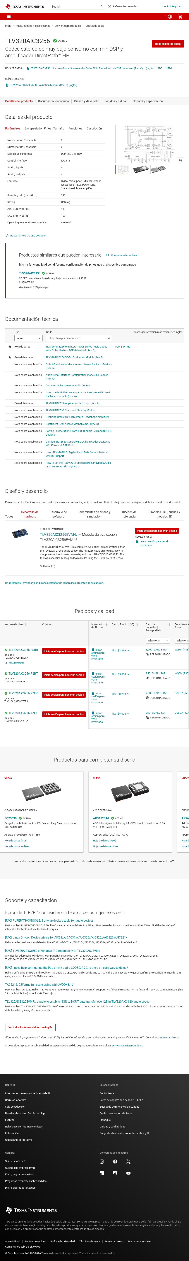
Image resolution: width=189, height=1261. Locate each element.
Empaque (105, 1119)
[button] (9, 16)
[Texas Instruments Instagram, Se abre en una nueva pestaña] (102, 1162)
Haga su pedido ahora (168, 43)
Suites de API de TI (15, 1161)
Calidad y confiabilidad (113, 1126)
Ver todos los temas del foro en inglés (30, 1027)
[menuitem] (170, 16)
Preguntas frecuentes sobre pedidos (26, 1181)
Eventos (9, 1119)
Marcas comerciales (139, 1241)
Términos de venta (89, 1241)
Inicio (8, 25)
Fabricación (12, 1133)
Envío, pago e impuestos (19, 1174)
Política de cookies (35, 1241)
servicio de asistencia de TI (127, 1045)
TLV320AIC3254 (29, 273)
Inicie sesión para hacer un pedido (157, 530)
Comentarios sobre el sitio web (22, 1246)
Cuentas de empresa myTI (20, 1167)
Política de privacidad (62, 1241)
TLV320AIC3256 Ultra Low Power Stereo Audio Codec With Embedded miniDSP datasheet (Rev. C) (87, 68)
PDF (159, 68)
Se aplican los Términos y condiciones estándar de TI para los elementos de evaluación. (54, 582)
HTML (169, 68)
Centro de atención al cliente (116, 1113)
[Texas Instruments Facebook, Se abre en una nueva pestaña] (115, 1162)
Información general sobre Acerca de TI (27, 1093)
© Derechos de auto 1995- (23, 1253)
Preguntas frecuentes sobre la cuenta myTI (124, 1133)
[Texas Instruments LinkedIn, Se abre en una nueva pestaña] (102, 1174)
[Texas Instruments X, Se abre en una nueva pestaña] (128, 1162)
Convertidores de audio (68, 25)
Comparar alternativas (124, 255)
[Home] (24, 6)
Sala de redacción (15, 1106)
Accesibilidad (12, 1241)
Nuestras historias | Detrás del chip (25, 1113)
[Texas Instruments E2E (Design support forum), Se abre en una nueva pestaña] (115, 1174)
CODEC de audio (94, 25)
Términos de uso (114, 1241)
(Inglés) (150, 68)
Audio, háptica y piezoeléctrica (33, 25)
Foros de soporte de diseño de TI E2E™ (121, 1100)
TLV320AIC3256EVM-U (58, 534)
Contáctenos (107, 1093)
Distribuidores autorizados (20, 1187)
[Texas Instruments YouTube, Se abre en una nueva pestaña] (128, 1174)
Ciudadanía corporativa (18, 1139)
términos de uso (169, 1037)
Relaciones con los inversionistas (24, 1126)
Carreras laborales (15, 1100)
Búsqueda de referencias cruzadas (119, 1106)
